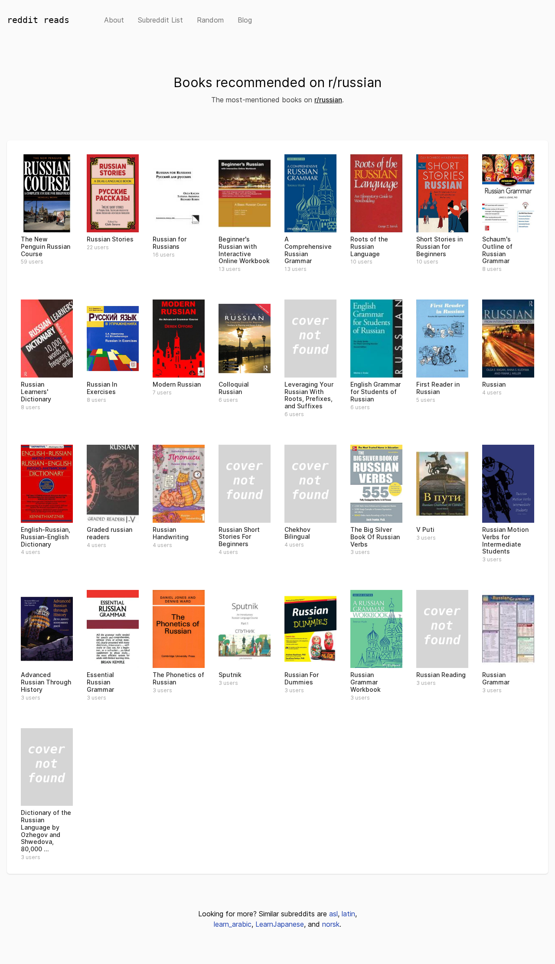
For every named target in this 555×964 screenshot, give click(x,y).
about (114, 20)
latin (348, 913)
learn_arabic (232, 924)
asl (333, 913)
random (210, 20)
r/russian (328, 99)
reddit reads (38, 20)
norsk (331, 924)
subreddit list (160, 20)
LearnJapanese (279, 924)
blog (245, 20)
